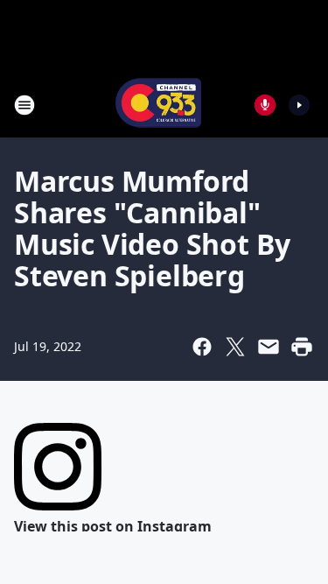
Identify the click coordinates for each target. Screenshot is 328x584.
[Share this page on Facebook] (202, 346)
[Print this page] (302, 346)
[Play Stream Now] (299, 105)
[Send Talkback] (265, 105)
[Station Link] (158, 104)
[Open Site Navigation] (24, 105)
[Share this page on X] (235, 346)
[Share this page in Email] (268, 346)
